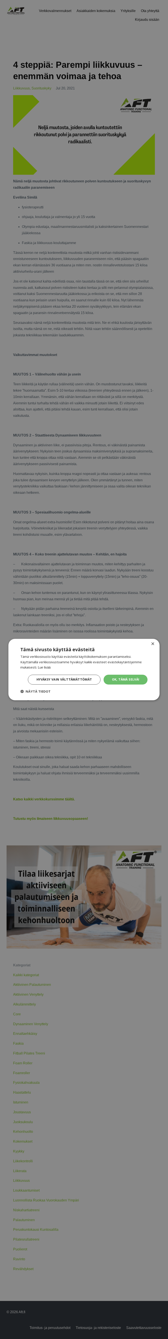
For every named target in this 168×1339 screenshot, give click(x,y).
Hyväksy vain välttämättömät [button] (64, 679)
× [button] (152, 644)
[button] (35, 691)
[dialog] (83, 669)
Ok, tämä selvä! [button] (125, 679)
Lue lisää (44, 667)
